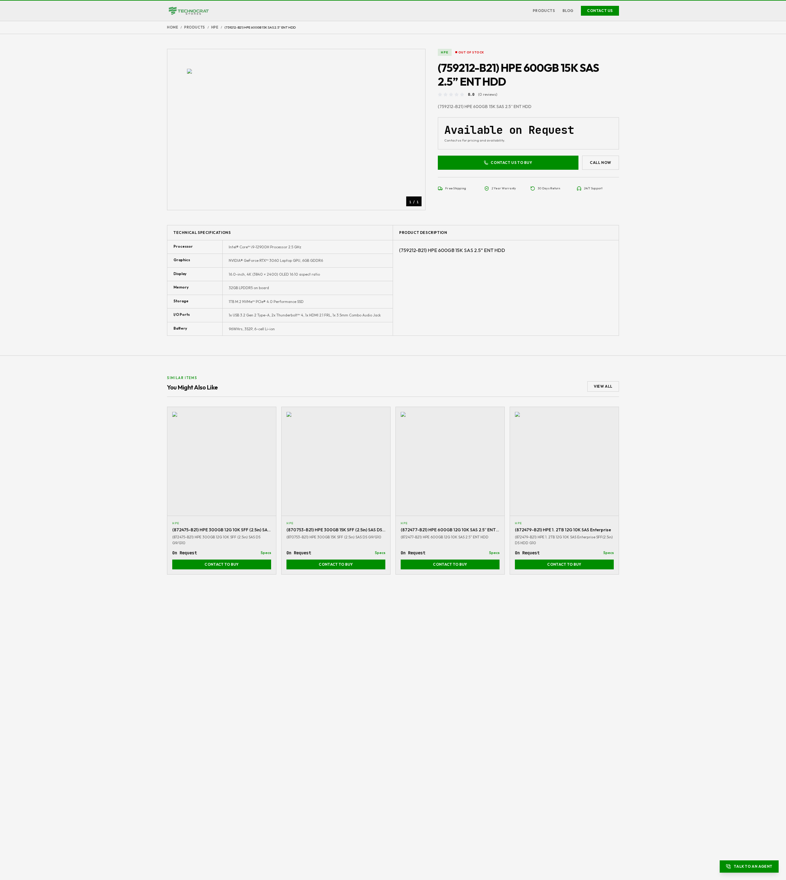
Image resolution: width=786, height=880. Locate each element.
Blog (568, 10)
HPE (215, 27)
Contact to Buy (221, 564)
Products (544, 10)
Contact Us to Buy (511, 162)
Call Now (600, 162)
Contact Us (600, 10)
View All (603, 386)
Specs (266, 552)
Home (172, 27)
